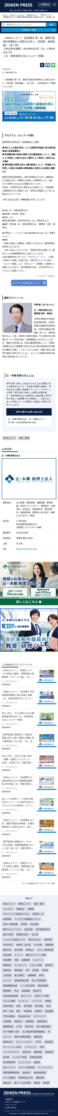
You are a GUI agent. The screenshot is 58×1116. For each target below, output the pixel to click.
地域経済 (49, 1052)
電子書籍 (28, 1006)
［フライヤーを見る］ (45, 276)
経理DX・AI (38, 914)
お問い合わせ (11, 1108)
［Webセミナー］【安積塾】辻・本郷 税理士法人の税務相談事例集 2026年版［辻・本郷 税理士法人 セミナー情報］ (18, 781)
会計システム (9, 1067)
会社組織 (7, 955)
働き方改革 (8, 934)
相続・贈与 (24, 438)
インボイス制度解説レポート (27, 919)
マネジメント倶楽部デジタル (16, 914)
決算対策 (48, 939)
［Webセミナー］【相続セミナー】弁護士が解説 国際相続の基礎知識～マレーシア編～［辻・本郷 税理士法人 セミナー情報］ (18, 674)
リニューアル (24, 1062)
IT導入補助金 (9, 1016)
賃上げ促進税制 (39, 980)
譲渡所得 (7, 965)
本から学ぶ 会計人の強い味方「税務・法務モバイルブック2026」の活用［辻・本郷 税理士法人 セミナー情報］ (17, 759)
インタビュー (20, 965)
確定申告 (7, 950)
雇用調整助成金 (10, 985)
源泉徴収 (18, 970)
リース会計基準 (28, 985)
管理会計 (30, 950)
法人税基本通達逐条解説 (34, 1031)
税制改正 (20, 909)
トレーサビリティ (11, 1052)
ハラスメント (31, 1047)
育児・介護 (8, 1011)
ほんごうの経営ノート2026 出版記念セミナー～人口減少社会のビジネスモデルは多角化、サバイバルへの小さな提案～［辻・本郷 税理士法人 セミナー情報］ (18, 802)
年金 (16, 991)
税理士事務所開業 (22, 1037)
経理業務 (7, 919)
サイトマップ (11, 1105)
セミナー (7, 980)
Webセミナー (9, 438)
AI (49, 1031)
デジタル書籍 (9, 1001)
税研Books (8, 1042)
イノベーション (45, 1067)
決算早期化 (8, 1006)
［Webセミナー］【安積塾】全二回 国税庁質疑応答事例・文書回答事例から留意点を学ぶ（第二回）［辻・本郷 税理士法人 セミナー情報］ (18, 823)
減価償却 (30, 1021)
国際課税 (38, 1052)
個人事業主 (19, 975)
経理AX (38, 1011)
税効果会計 (42, 1021)
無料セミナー (24, 904)
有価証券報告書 (21, 980)
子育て (38, 1042)
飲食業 (46, 1083)
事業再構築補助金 (11, 1072)
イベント (18, 955)
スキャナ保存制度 (26, 1067)
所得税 (24, 924)
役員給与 (37, 991)
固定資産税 (43, 985)
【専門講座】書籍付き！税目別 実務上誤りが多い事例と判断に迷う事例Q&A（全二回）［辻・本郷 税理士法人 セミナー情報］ (18, 738)
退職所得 (38, 1037)
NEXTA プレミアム (36, 257)
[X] (42, 65)
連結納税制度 (40, 1072)
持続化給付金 (24, 1016)
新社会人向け (35, 939)
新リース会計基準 (22, 1083)
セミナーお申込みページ (27, 282)
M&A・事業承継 (10, 924)
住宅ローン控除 (42, 996)
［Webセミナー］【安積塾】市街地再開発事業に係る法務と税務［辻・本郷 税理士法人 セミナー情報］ (18, 695)
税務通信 (7, 991)
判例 (16, 960)
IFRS (41, 975)
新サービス (26, 996)
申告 (48, 1006)
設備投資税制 (36, 1057)
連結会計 (27, 1072)
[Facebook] (47, 65)
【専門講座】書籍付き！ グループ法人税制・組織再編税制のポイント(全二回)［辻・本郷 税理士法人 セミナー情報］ (18, 845)
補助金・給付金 (23, 945)
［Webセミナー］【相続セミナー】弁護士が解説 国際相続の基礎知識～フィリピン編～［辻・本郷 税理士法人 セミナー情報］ (18, 866)
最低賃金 (49, 1042)
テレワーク (38, 960)
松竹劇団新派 (9, 1062)
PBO (42, 1047)
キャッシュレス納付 (12, 1047)
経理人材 (27, 1052)
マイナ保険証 (9, 1077)
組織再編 (26, 991)
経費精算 (32, 975)
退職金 (48, 1001)
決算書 (36, 970)
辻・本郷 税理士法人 (9, 72)
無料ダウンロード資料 (36, 955)
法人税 (35, 934)
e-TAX (19, 1026)
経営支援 (29, 929)
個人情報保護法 (44, 1026)
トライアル (37, 1001)
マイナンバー (40, 1016)
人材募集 (7, 1021)
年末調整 (7, 960)
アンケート (23, 1001)
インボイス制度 (19, 1057)
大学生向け (8, 945)
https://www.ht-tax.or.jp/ (26, 549)
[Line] (53, 65)
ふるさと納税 (36, 965)
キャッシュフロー (24, 1042)
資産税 (37, 1062)
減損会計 (7, 1083)
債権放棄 (40, 1077)
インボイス (8, 909)
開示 (18, 1011)
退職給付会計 (22, 934)
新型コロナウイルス (12, 929)
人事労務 (7, 975)
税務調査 (26, 960)
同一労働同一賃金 (11, 1031)
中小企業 (38, 945)
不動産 (45, 970)
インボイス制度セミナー (14, 939)
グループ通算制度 (45, 950)
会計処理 (18, 950)
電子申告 (29, 1026)
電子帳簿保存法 (43, 929)
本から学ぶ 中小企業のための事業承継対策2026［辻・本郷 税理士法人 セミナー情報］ (18, 716)
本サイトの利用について (15, 1102)
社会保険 (34, 924)
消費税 (31, 909)
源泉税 (37, 1083)
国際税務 (49, 945)
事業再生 (7, 970)
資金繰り (49, 965)
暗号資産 (39, 1006)
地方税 (6, 1057)
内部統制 (28, 1011)
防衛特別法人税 (25, 1077)
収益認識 (49, 1011)
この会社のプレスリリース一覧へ (41, 883)
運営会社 (9, 1099)
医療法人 (18, 1021)
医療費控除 (8, 1026)
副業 (18, 1006)
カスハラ (7, 1037)
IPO (27, 970)
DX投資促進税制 (10, 996)
